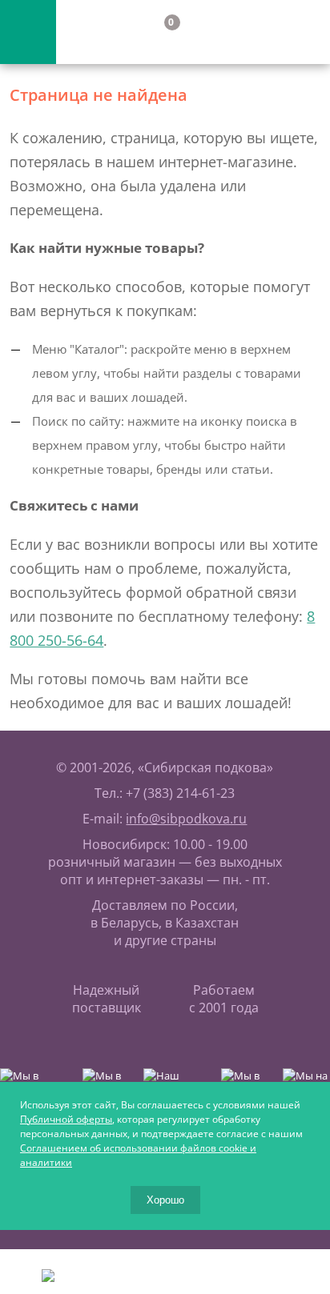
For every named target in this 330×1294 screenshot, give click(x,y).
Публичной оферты (66, 1119)
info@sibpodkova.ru (186, 818)
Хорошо (165, 1200)
